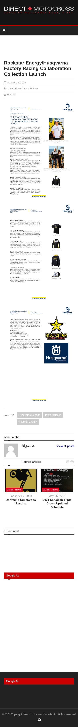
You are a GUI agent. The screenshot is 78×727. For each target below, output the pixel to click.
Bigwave (11, 94)
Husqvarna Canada (29, 415)
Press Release (31, 88)
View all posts (65, 446)
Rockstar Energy (28, 421)
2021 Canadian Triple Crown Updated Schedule (57, 503)
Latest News (14, 88)
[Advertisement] (39, 625)
